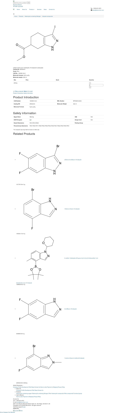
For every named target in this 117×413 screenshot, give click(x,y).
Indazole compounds (47, 16)
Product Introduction (18, 93)
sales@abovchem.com (98, 10)
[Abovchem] (13, 1)
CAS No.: (15, 73)
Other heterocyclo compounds (56, 393)
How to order (43, 387)
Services (39, 9)
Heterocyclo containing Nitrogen (33, 16)
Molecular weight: (18, 77)
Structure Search (17, 4)
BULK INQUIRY (20, 91)
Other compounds (68, 393)
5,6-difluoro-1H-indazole (70, 309)
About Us (24, 9)
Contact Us (52, 9)
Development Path (26, 387)
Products (31, 9)
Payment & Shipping (52, 387)
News (45, 9)
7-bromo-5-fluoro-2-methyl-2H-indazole (74, 358)
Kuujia (23, 407)
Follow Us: (16, 408)
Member (13, 412)
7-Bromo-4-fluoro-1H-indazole (72, 209)
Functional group (77, 393)
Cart (9, 412)
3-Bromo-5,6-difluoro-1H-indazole (72, 159)
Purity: (15, 71)
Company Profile (17, 387)
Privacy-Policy (61, 387)
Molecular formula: (18, 75)
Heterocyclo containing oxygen (24, 393)
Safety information (28, 93)
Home (18, 9)
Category (5, 412)
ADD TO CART (29, 91)
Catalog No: (16, 69)
